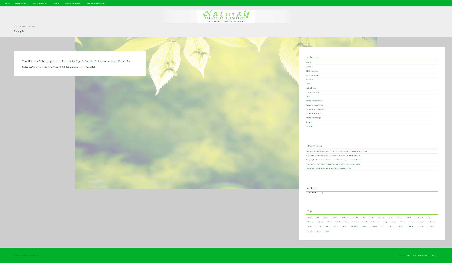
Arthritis (344, 217)
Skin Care (309, 126)
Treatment (411, 226)
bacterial (355, 217)
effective (320, 222)
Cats (372, 217)
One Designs (422, 255)
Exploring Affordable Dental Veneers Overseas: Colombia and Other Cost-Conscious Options (336, 151)
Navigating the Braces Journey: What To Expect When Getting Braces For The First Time (334, 160)
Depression (419, 217)
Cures (399, 217)
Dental (408, 217)
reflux (336, 226)
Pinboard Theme (411, 255)
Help (385, 222)
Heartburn (376, 222)
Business (309, 67)
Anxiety (335, 217)
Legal (308, 96)
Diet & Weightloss (40, 3)
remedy (364, 226)
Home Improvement (73, 3)
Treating (400, 226)
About (310, 217)
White (310, 231)
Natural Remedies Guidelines (315, 109)
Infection (421, 222)
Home (7, 3)
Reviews (374, 226)
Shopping (309, 122)
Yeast (327, 231)
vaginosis (431, 226)
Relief (344, 226)
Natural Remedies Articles (314, 105)
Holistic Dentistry (311, 88)
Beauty (308, 62)
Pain (327, 226)
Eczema (310, 222)
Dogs (429, 217)
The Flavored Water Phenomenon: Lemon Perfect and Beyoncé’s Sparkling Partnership (333, 156)
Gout (338, 222)
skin (383, 226)
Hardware (309, 79)
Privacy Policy (21, 3)
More (310, 226)
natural (319, 226)
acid (318, 217)
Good (330, 222)
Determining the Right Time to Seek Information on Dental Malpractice (328, 168)
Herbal (394, 222)
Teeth (391, 226)
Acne (325, 217)
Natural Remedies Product (314, 113)
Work (319, 231)
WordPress (434, 255)
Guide (347, 222)
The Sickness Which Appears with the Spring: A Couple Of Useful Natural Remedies (76, 61)
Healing (356, 222)
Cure (391, 217)
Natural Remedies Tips (96, 3)
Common (381, 217)
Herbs (403, 222)
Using (421, 226)
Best (364, 217)
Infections (432, 222)
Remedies (354, 226)
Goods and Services (312, 75)
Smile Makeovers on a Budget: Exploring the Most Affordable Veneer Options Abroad (333, 164)
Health (56, 3)
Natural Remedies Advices (314, 101)
